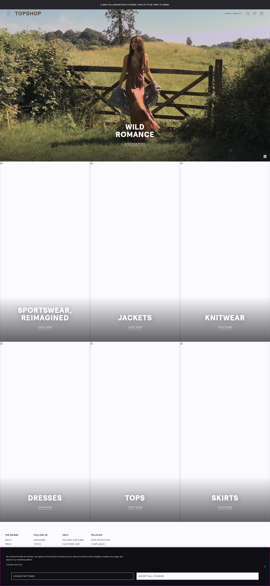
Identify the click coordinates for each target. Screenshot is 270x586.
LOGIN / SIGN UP (232, 13)
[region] (135, 566)
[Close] (265, 566)
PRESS (8, 544)
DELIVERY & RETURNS (73, 540)
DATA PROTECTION (100, 540)
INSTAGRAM (39, 540)
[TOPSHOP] (28, 13)
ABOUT (8, 540)
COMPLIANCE (98, 544)
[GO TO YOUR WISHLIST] (254, 13)
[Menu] (8, 13)
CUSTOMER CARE (71, 544)
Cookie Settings (24, 576)
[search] (247, 13)
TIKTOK (37, 544)
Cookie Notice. (14, 564)
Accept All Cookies (151, 576)
